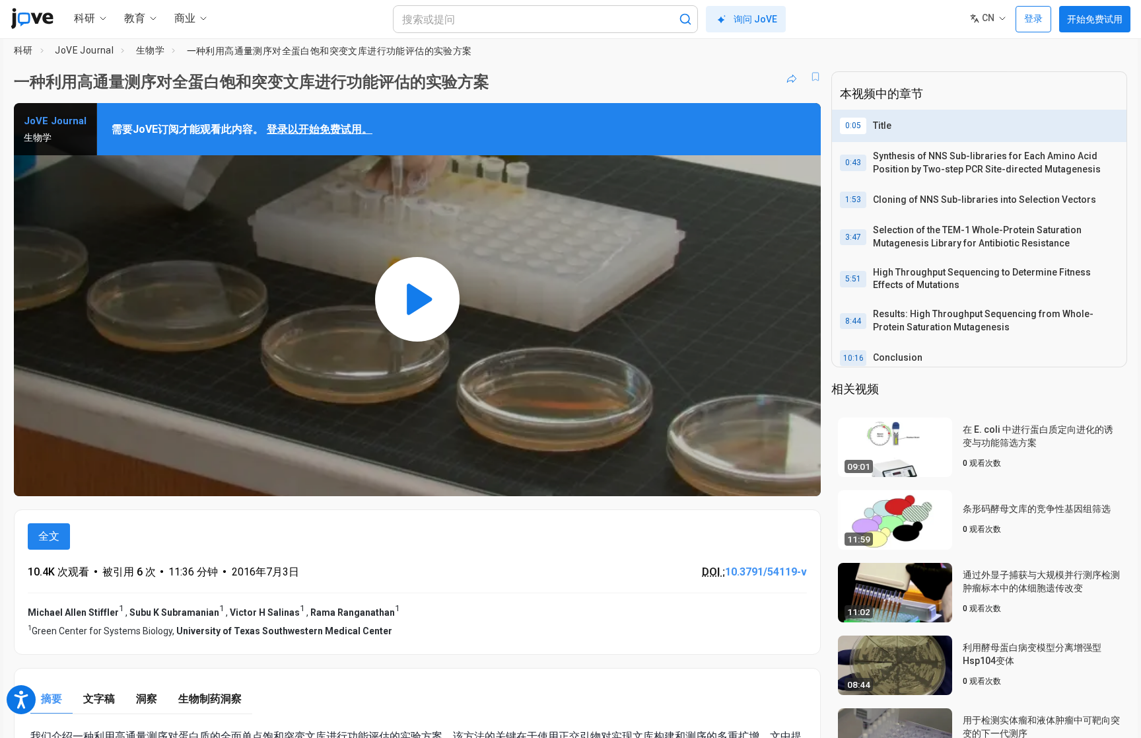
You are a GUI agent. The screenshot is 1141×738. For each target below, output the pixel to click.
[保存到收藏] (815, 76)
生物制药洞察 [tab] (210, 698)
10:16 (853, 358)
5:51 (853, 278)
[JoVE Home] (32, 18)
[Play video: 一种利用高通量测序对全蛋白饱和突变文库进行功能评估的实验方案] (417, 299)
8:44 (853, 321)
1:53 (853, 199)
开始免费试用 (1095, 19)
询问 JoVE (755, 19)
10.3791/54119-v (766, 572)
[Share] (791, 76)
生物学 (150, 50)
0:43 (853, 162)
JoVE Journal (84, 50)
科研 (23, 50)
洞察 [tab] (146, 698)
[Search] (685, 19)
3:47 (853, 237)
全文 (48, 536)
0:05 (853, 125)
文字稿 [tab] (99, 698)
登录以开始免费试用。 (319, 129)
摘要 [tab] (51, 698)
